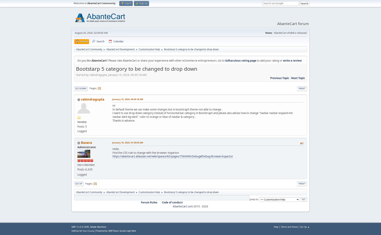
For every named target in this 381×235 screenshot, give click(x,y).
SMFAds (75, 231)
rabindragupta (92, 99)
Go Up (78, 183)
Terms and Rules (289, 226)
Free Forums (88, 231)
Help (276, 226)
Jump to (254, 199)
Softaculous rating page (240, 60)
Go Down (80, 88)
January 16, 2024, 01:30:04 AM (127, 142)
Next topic (298, 78)
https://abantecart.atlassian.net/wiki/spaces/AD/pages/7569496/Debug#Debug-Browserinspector (173, 156)
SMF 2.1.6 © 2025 (80, 227)
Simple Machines (98, 227)
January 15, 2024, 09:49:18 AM (127, 99)
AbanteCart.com (183, 206)
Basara (86, 142)
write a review (292, 60)
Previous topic (279, 78)
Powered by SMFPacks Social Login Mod (116, 231)
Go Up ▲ (305, 226)
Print (302, 88)
